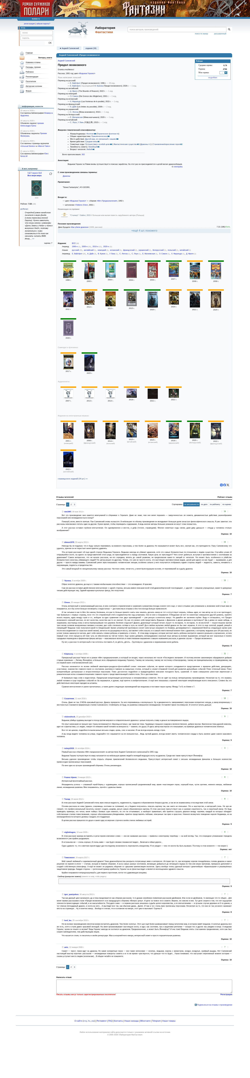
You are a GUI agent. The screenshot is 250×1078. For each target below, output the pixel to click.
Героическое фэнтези (106, 134)
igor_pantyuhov (71, 894)
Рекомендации (32, 77)
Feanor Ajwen (70, 777)
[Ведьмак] (68, 277)
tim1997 (67, 512)
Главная (29, 53)
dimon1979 (69, 542)
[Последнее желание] (68, 398)
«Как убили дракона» (80, 227)
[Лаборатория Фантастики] (79, 30)
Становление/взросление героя (166, 144)
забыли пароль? (43, 24)
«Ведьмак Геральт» (87, 73)
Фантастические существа (125, 144)
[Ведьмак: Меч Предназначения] (194, 307)
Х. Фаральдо (75, 101)
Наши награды (131, 1021)
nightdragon (70, 832)
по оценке (226, 504)
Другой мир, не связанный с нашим (100, 139)
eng (85, 1021)
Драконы (144, 144)
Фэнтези (90, 134)
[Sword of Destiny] (68, 467)
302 (83, 154)
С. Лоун (73, 122)
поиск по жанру (201, 34)
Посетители (31, 81)
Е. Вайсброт (75, 83)
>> (33, 239)
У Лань (81, 122)
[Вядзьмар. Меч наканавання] (194, 438)
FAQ (110, 1021)
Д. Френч (74, 91)
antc (66, 947)
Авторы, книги (45, 58)
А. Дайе (73, 107)
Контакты (118, 1021)
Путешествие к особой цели (97, 144)
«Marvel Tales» (44, 146)
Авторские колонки (34, 86)
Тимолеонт (69, 857)
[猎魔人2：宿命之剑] (131, 437)
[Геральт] (110, 277)
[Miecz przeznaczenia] (110, 438)
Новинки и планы (33, 62)
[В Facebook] (224, 485)
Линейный (92, 147)
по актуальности (191, 504)
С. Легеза (74, 112)
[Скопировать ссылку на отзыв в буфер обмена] (63, 512)
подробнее (212, 77)
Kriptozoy (68, 654)
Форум (28, 91)
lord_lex (67, 920)
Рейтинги (30, 72)
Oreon (67, 602)
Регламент (102, 1021)
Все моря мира (34, 175)
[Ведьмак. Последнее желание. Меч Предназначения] (152, 307)
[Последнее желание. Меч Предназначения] (89, 278)
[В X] (228, 485)
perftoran (24, 209)
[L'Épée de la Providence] (89, 438)
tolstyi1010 (69, 748)
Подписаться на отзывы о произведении (214, 1005)
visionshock (69, 717)
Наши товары (169, 1021)
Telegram (156, 1021)
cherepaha (178, 167)
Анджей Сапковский (66, 61)
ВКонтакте (145, 1021)
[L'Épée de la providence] (216, 439)
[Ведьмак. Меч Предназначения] (131, 305)
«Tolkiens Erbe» (81, 205)
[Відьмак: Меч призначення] (173, 438)
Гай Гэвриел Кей (35, 173)
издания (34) (91, 48)
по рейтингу (215, 504)
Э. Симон (74, 96)
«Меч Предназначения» (107, 201)
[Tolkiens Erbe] (68, 438)
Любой (89, 149)
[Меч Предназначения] (194, 278)
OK (49, 43)
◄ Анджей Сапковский (69, 48)
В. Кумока (99, 86)
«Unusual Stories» (28, 146)
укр (92, 1021)
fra (89, 1021)
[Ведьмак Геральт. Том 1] (68, 369)
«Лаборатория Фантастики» (130, 1035)
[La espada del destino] (152, 437)
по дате (204, 504)
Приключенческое (99, 136)
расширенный (220, 34)
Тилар (67, 799)
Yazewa (67, 581)
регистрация (29, 24)
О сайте (78, 1021)
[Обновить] (51, 175)
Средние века (91, 141)
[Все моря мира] (36, 195)
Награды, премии (33, 67)
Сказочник (69, 698)
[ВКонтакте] (221, 485)
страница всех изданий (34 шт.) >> (73, 479)
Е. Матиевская (76, 117)
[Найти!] (229, 29)
